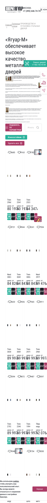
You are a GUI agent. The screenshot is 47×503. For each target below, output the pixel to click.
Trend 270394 (9, 425)
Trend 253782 (28, 201)
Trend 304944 (19, 275)
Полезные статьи (16, 24)
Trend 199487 (28, 425)
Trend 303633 (9, 350)
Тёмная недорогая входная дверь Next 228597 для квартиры (38, 425)
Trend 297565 (28, 350)
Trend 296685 (9, 201)
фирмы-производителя (24, 110)
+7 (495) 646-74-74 (31, 11)
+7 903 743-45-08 (39, 65)
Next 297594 (38, 275)
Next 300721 (9, 275)
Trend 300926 (19, 350)
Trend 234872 (19, 425)
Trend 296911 (38, 350)
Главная (8, 25)
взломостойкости (14, 84)
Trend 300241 (28, 275)
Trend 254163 (19, 201)
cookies (16, 481)
